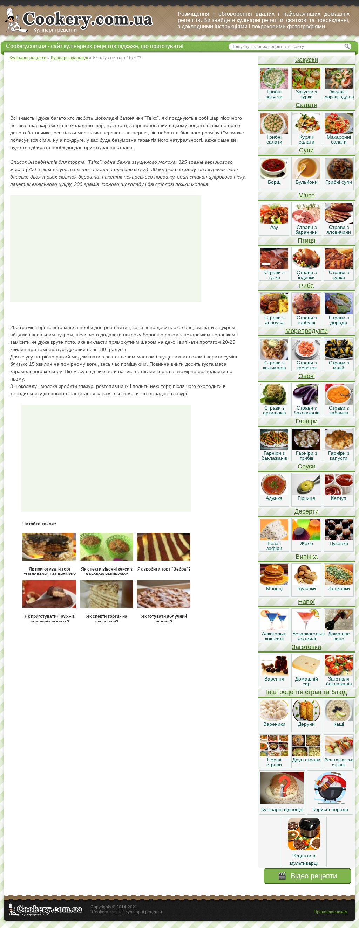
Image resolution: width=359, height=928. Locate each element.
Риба (306, 285)
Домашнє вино (339, 636)
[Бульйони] (306, 177)
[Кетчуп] (339, 493)
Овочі (306, 375)
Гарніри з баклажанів (274, 455)
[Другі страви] (306, 755)
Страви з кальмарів (274, 365)
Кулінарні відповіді (282, 809)
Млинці (274, 588)
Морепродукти (306, 330)
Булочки (306, 588)
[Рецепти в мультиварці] (304, 848)
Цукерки (339, 543)
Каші (338, 724)
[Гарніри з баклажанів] (274, 448)
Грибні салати (274, 139)
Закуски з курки (306, 94)
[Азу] (274, 222)
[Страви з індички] (306, 267)
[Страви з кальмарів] (274, 358)
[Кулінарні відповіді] (282, 802)
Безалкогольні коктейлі (308, 636)
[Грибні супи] (339, 177)
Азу (274, 227)
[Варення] (274, 674)
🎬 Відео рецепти (307, 876)
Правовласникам (330, 911)
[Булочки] (306, 583)
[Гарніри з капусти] (339, 448)
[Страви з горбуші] (306, 312)
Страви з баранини (306, 229)
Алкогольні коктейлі (274, 636)
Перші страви (274, 762)
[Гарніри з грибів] (306, 448)
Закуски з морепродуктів (339, 94)
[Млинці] (274, 583)
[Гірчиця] (306, 493)
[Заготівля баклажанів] (339, 674)
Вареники (274, 724)
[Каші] (339, 719)
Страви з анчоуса (274, 320)
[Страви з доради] (339, 312)
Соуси (307, 466)
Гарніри (307, 421)
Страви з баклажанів (306, 410)
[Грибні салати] (274, 132)
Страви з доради (339, 320)
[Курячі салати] (306, 132)
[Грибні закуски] (274, 87)
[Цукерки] (339, 538)
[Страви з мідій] (339, 358)
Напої (306, 601)
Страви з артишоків (274, 410)
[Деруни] (306, 719)
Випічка (307, 556)
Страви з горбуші (307, 320)
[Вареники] (274, 719)
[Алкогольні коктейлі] (274, 629)
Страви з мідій (339, 365)
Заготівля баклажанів (339, 681)
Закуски (306, 59)
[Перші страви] (274, 755)
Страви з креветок (307, 365)
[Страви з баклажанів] (306, 403)
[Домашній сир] (306, 674)
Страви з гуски (274, 275)
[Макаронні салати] (339, 132)
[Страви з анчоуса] (274, 312)
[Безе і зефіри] (274, 538)
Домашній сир (306, 681)
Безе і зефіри (274, 545)
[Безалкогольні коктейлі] (306, 629)
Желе (306, 543)
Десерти (306, 511)
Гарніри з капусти (338, 455)
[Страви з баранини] (306, 222)
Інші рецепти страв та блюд (306, 692)
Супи (306, 150)
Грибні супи (338, 182)
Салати (306, 105)
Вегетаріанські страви (339, 762)
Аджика (274, 498)
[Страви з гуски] (274, 267)
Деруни (306, 724)
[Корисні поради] (330, 802)
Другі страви (306, 759)
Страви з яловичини (338, 229)
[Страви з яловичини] (339, 222)
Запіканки (339, 588)
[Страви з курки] (339, 267)
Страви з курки (339, 275)
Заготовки (306, 646)
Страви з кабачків (339, 410)
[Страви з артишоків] (274, 403)
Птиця (307, 240)
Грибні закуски (274, 94)
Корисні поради (330, 809)
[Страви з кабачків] (339, 403)
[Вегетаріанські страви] (339, 755)
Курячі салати (306, 139)
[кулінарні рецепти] (85, 32)
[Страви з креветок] (306, 358)
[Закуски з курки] (306, 87)
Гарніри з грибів (306, 455)
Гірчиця (306, 498)
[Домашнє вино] (339, 629)
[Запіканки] (339, 583)
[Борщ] (274, 177)
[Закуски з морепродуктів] (339, 87)
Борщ (274, 182)
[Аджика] (274, 493)
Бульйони (307, 182)
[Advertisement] (130, 87)
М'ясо (306, 195)
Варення (274, 679)
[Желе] (306, 538)
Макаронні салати (339, 139)
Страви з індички (307, 275)
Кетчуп (338, 498)
